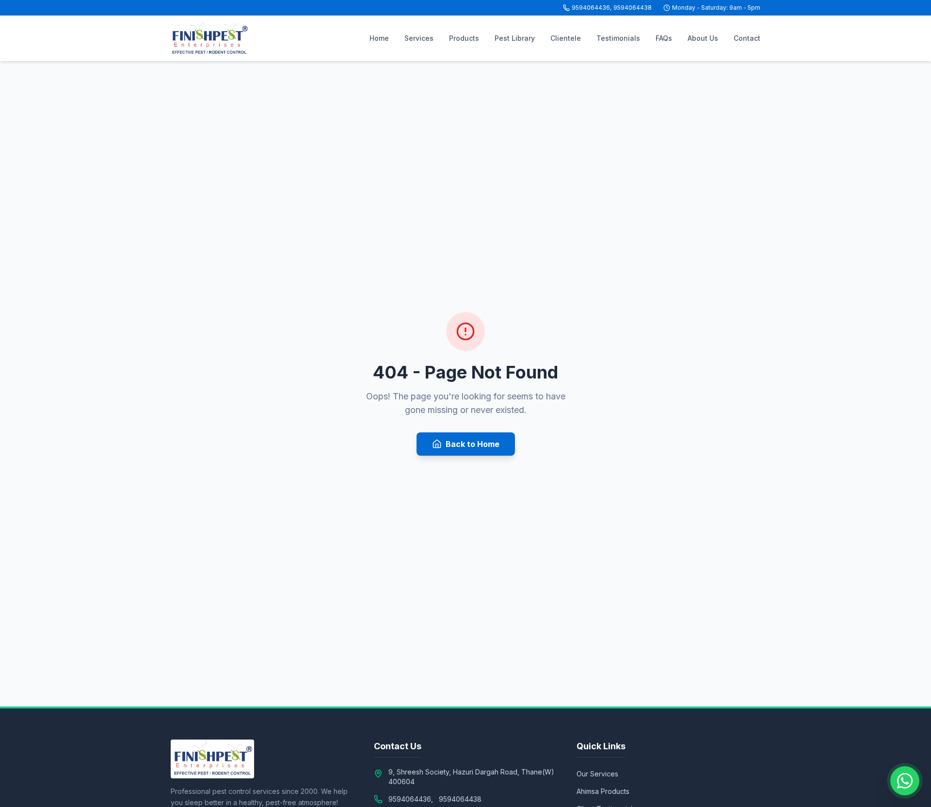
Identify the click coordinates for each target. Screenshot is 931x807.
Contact (747, 38)
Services (418, 38)
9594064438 (632, 7)
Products (464, 38)
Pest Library (515, 38)
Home (379, 38)
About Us (703, 38)
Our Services (597, 774)
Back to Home (472, 444)
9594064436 (591, 7)
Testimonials (618, 38)
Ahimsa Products (603, 791)
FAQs (664, 38)
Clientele (565, 38)
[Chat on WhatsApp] (904, 780)
